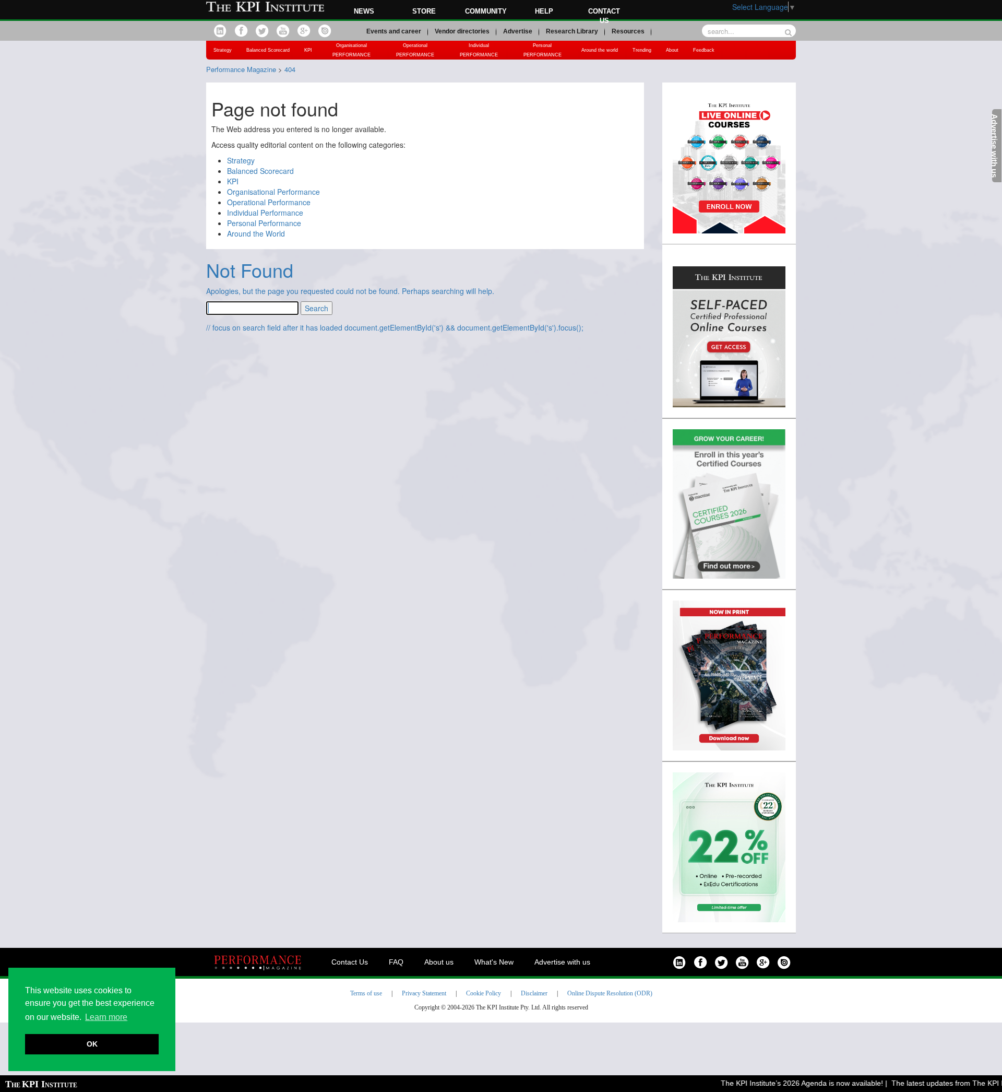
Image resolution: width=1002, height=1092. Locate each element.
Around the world (599, 50)
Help (544, 11)
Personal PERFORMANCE (542, 50)
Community (486, 11)
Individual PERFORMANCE (479, 50)
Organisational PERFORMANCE (351, 50)
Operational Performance (269, 202)
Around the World (256, 233)
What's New (494, 962)
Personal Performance (264, 223)
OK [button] (92, 1044)
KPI (308, 50)
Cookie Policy (483, 993)
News (364, 11)
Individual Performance (265, 212)
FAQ (396, 962)
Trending (642, 50)
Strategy (222, 50)
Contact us (604, 16)
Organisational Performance (273, 191)
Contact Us (349, 962)
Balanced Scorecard (268, 50)
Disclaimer (534, 993)
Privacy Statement (424, 993)
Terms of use (366, 993)
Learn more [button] (106, 1017)
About (672, 50)
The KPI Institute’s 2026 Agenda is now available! (788, 1083)
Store (424, 11)
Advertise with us (562, 962)
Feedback (703, 50)
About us (439, 962)
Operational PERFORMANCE (415, 50)
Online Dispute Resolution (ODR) (609, 993)
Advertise (517, 31)
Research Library (572, 31)
